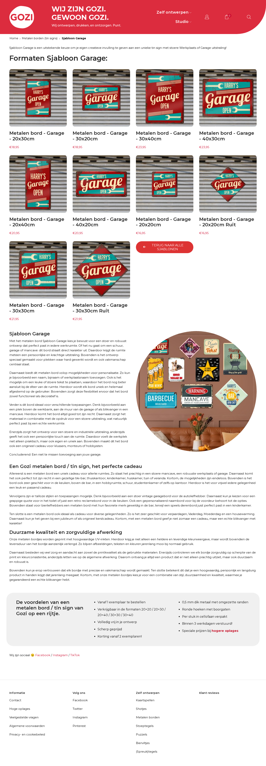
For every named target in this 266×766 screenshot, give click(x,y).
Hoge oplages (19, 709)
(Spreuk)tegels (146, 751)
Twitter (78, 709)
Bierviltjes (143, 743)
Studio (181, 21)
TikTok (75, 655)
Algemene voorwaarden (27, 726)
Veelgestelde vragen (24, 717)
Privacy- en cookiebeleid (27, 734)
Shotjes (141, 709)
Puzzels (141, 734)
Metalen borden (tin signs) (39, 38)
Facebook (42, 655)
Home (14, 38)
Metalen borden (148, 717)
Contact (15, 700)
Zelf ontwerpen (172, 12)
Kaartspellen (145, 700)
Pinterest (79, 726)
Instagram (60, 655)
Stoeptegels (144, 726)
